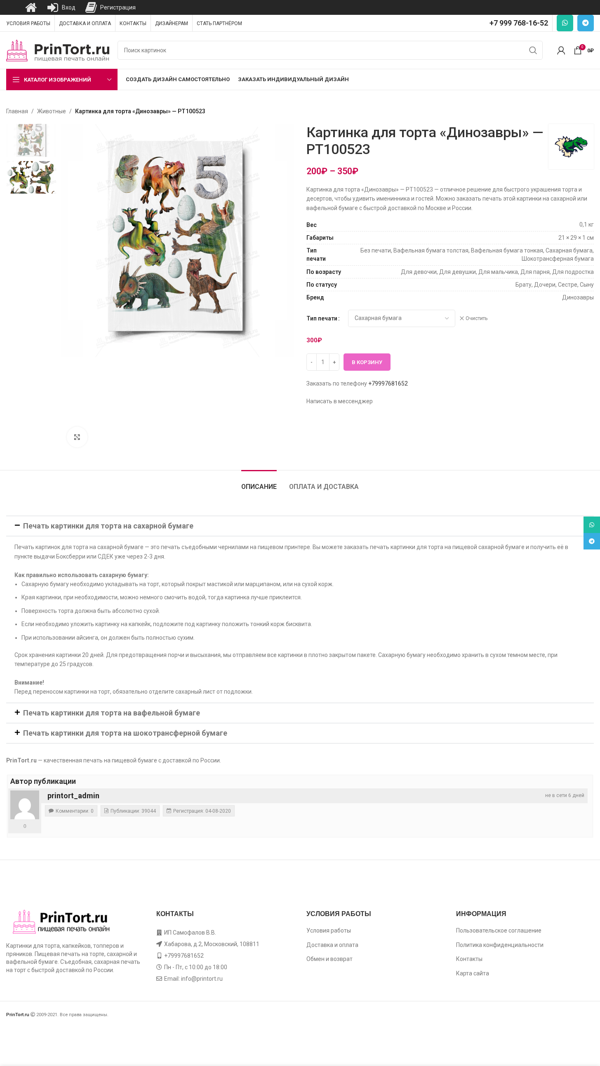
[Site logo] (57, 50)
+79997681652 (388, 383)
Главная (17, 111)
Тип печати (321, 318)
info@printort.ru (202, 978)
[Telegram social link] (585, 23)
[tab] (259, 482)
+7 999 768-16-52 (518, 23)
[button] (300, 526)
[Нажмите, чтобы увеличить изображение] (77, 437)
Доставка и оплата (332, 945)
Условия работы (328, 930)
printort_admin (73, 795)
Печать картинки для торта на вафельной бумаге (111, 712)
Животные (51, 111)
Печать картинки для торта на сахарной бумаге (108, 525)
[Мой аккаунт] (561, 50)
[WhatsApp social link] (565, 23)
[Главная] (31, 7)
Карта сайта (472, 973)
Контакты (469, 959)
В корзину (367, 362)
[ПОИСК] (533, 50)
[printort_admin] (24, 804)
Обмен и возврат (329, 959)
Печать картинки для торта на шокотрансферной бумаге (125, 733)
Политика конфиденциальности (500, 945)
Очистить (476, 318)
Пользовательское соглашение (498, 930)
